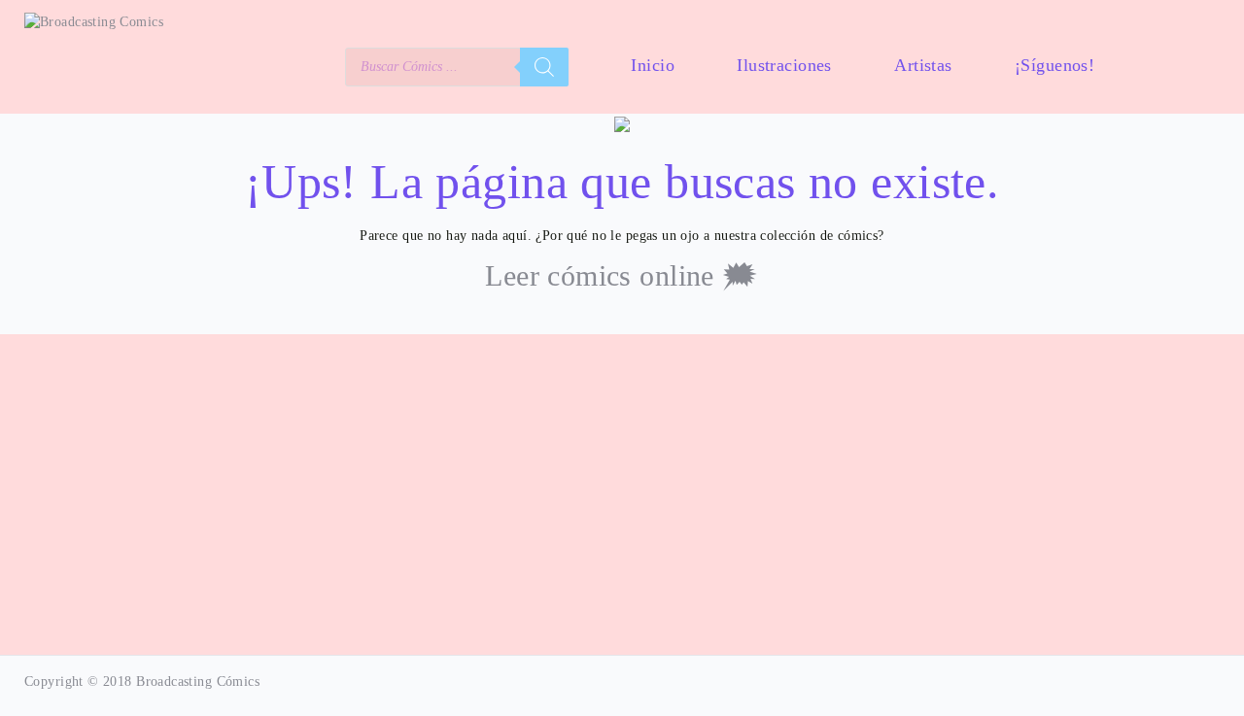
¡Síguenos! (1054, 65)
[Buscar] (544, 67)
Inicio (652, 65)
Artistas (922, 65)
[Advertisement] (622, 496)
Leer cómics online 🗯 (621, 275)
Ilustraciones (784, 65)
